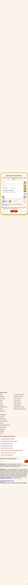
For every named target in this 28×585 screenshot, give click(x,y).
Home (1, 394)
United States (3, 418)
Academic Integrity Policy (6, 477)
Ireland (1, 433)
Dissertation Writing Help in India (9, 441)
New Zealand (3, 427)
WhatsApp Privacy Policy (20, 408)
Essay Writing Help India (7, 455)
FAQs (1, 400)
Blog (1, 402)
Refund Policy (17, 400)
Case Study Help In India (7, 448)
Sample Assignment (13, 486)
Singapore (2, 429)
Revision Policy (17, 402)
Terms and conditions (19, 394)
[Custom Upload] (24, 196)
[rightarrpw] (26, 461)
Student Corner (3, 406)
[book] (7, 480)
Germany (2, 431)
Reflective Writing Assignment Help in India (11, 450)
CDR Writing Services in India (8, 452)
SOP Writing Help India (6, 445)
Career (1, 408)
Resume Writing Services (7, 443)
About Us (2, 396)
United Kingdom (4, 420)
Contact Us (2, 398)
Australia (2, 416)
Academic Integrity (18, 396)
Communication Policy (19, 406)
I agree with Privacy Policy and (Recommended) (12, 205)
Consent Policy (17, 404)
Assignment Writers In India (7, 438)
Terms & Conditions (18, 204)
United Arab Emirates (5, 425)
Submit (14, 211)
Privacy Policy (17, 398)
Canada (2, 423)
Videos (1, 404)
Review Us (2, 410)
